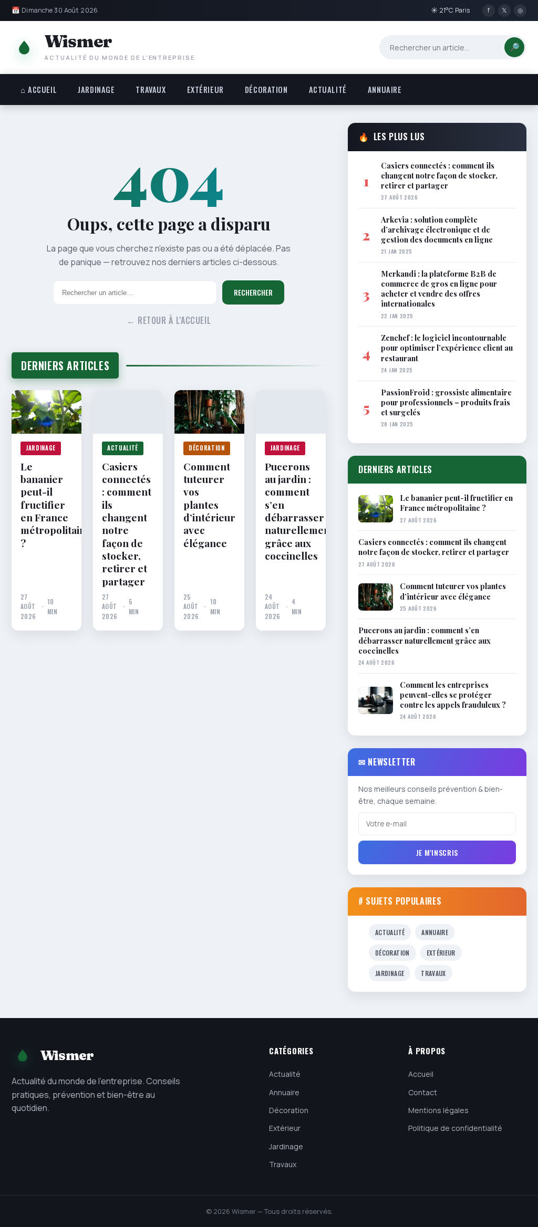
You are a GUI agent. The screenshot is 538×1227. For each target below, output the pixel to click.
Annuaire (385, 89)
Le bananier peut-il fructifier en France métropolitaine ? (46, 504)
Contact (422, 1092)
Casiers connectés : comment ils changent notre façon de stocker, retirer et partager (126, 524)
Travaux (150, 89)
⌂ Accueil (38, 89)
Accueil (420, 1074)
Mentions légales (438, 1110)
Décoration (266, 89)
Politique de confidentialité (455, 1128)
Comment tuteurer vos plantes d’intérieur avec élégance (209, 504)
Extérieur (205, 89)
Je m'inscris (437, 852)
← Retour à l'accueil (169, 320)
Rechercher (253, 292)
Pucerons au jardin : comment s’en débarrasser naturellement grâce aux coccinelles (291, 511)
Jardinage (96, 89)
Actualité (328, 89)
